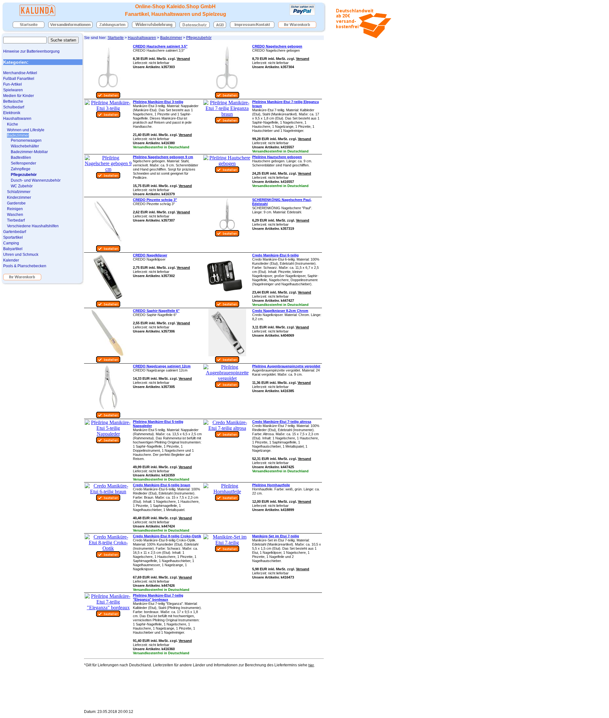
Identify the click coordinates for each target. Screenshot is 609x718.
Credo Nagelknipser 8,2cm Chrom (280, 311)
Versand (183, 59)
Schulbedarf (13, 107)
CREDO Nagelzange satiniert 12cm (162, 366)
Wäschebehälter (25, 146)
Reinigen (15, 209)
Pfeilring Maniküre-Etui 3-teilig (158, 102)
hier (311, 665)
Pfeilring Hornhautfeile (271, 485)
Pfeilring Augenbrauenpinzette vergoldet (286, 366)
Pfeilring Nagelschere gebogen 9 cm (163, 157)
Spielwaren (13, 90)
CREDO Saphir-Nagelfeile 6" (156, 311)
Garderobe (16, 203)
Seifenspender (23, 163)
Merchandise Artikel (20, 73)
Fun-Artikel (12, 84)
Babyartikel (13, 249)
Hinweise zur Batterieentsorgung (31, 51)
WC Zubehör (22, 186)
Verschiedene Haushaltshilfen (33, 226)
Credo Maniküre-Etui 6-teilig (275, 255)
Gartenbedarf (14, 232)
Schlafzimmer (18, 192)
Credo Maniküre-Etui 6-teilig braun (161, 485)
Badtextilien (21, 157)
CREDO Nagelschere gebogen (277, 46)
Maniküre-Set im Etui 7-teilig (275, 536)
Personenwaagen (26, 140)
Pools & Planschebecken (24, 266)
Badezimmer (171, 38)
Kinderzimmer (19, 197)
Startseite (116, 38)
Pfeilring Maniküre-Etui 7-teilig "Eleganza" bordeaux (158, 597)
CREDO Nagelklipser (150, 255)
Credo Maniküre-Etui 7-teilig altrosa (281, 422)
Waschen (15, 214)
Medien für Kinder (18, 96)
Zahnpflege (20, 169)
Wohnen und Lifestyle (25, 130)
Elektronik (11, 113)
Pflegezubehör (199, 38)
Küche (12, 124)
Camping (11, 243)
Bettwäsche (13, 101)
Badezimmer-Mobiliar (29, 152)
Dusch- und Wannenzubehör (36, 180)
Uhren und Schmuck (20, 254)
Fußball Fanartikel (18, 78)
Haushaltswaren (142, 38)
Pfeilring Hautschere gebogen (277, 157)
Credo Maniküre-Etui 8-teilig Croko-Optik (167, 536)
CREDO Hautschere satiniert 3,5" (160, 46)
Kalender (11, 260)
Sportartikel (13, 237)
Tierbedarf (16, 220)
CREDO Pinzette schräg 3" (155, 200)
